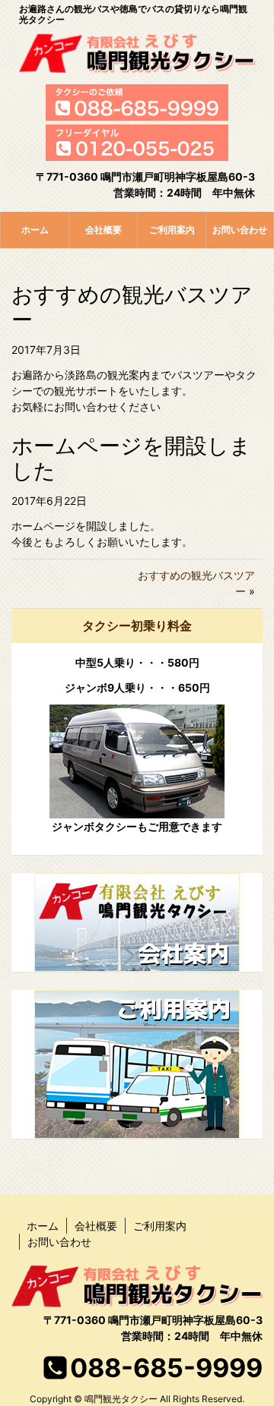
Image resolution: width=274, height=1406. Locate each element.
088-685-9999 (166, 1367)
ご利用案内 (172, 229)
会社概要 (103, 229)
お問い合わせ (239, 229)
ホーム (35, 229)
